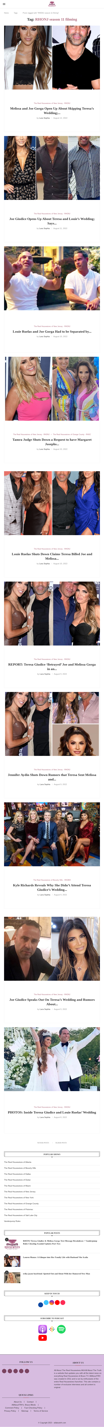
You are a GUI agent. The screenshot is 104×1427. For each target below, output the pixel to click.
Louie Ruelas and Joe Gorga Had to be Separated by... (52, 331)
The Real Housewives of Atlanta (17, 1162)
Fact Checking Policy (33, 1408)
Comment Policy (12, 1408)
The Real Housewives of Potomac (18, 1209)
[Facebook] (4, 1371)
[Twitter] (10, 1371)
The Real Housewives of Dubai (17, 1180)
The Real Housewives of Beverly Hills (20, 1168)
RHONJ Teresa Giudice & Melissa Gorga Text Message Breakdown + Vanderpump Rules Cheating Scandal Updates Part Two (60, 1242)
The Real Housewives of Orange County (21, 1203)
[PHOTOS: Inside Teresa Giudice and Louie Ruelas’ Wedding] (52, 1059)
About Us (18, 1402)
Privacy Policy (10, 1411)
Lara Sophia (44, 118)
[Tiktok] (21, 1371)
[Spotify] (61, 1326)
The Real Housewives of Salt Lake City (20, 1215)
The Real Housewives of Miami (17, 1186)
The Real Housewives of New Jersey (19, 1192)
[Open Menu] (4, 4)
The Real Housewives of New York (19, 1197)
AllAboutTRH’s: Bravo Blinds (24, 1405)
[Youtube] (42, 1335)
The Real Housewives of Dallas (17, 1174)
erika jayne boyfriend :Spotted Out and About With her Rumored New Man (56, 1274)
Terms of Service (41, 1411)
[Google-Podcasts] (52, 1326)
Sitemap (24, 1411)
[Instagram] (15, 1371)
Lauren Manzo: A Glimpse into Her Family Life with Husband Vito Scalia (55, 1257)
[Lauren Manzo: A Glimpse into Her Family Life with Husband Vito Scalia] (12, 1261)
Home (6, 13)
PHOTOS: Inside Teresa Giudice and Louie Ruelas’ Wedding (52, 1112)
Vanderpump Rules (12, 1221)
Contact (30, 1402)
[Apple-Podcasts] (42, 1326)
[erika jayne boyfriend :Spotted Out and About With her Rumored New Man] (12, 1277)
